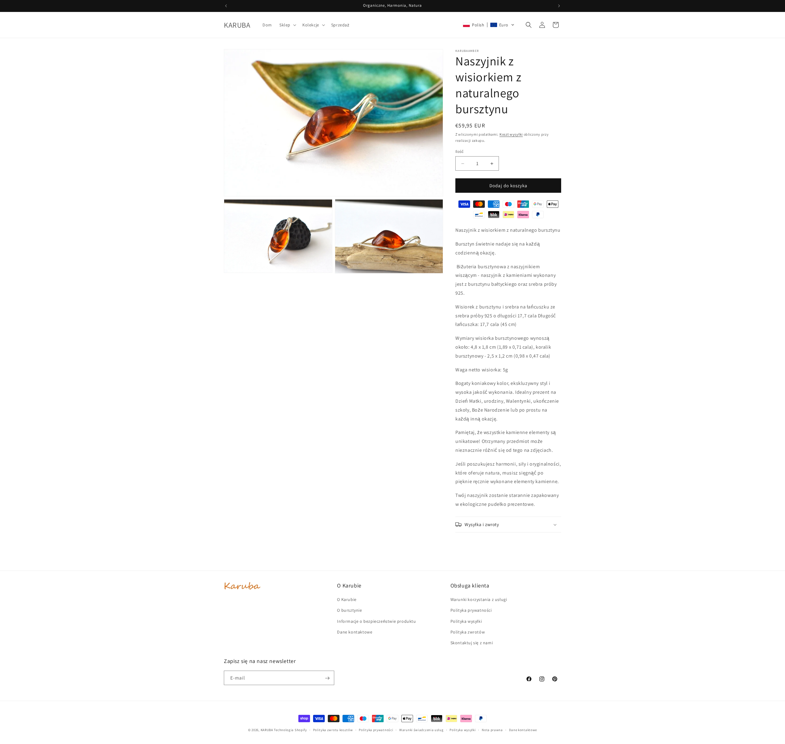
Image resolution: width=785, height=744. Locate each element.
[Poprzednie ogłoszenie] (226, 6)
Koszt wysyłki (511, 134)
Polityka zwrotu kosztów (333, 729)
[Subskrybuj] (327, 678)
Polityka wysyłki (463, 729)
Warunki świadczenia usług (421, 729)
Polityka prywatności (376, 729)
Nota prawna (492, 729)
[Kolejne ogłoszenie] (559, 6)
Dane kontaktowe (523, 729)
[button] (287, 24)
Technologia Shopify (290, 730)
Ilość (459, 151)
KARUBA (267, 730)
